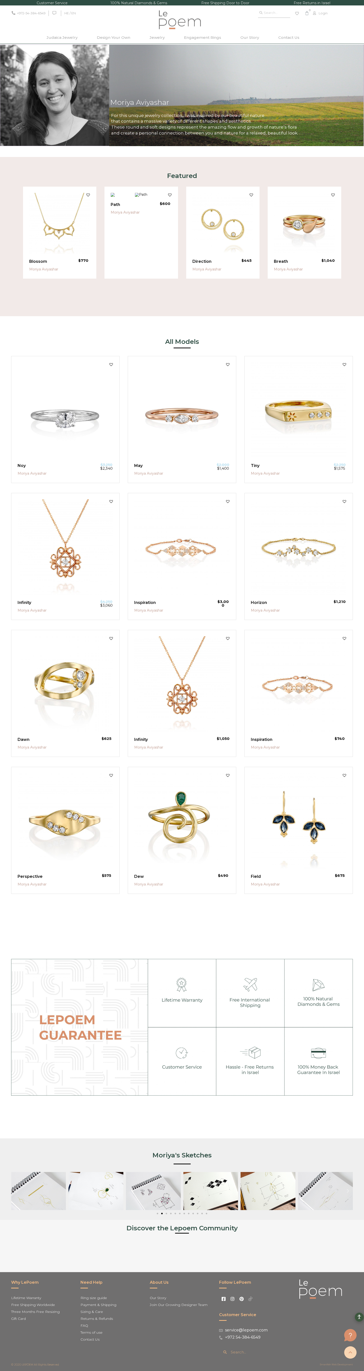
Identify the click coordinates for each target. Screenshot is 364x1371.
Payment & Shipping (98, 1305)
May (138, 465)
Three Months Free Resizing (35, 1311)
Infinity (24, 602)
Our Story (249, 37)
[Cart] (307, 13)
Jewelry (157, 37)
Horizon (259, 602)
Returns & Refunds (96, 1318)
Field (256, 876)
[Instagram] (232, 1298)
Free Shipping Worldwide (33, 1305)
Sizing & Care (91, 1311)
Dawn (23, 739)
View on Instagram (185, 1249)
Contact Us (288, 37)
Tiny (255, 465)
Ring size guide (93, 1298)
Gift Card (18, 1318)
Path (115, 204)
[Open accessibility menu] (359, 1317)
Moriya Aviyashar (43, 269)
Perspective (30, 876)
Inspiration (145, 602)
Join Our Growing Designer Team (179, 1305)
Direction (201, 261)
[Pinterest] (241, 1298)
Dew (139, 876)
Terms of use (91, 1332)
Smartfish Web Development (336, 1364)
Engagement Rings (202, 37)
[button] (88, 194)
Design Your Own (113, 37)
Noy (22, 465)
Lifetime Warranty (26, 1298)
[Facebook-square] (223, 1298)
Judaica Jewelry (62, 37)
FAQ (84, 1325)
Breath (281, 261)
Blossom (38, 261)
